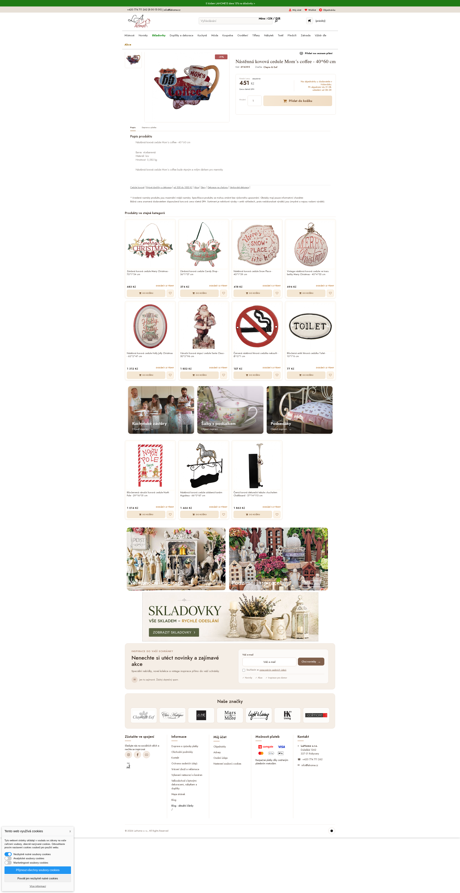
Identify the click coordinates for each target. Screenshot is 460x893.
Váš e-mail (247, 654)
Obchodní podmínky (182, 752)
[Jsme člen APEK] (128, 765)
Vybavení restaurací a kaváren (186, 775)
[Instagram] (128, 754)
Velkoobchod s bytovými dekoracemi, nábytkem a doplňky (184, 784)
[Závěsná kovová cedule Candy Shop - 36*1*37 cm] (204, 244)
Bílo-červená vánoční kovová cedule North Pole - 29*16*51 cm (148, 494)
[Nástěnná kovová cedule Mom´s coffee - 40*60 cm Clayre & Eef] (133, 59)
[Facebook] (137, 754)
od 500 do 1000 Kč (183, 187)
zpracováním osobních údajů (272, 670)
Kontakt (175, 757)
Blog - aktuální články (182, 805)
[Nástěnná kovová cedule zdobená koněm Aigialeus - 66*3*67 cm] (204, 466)
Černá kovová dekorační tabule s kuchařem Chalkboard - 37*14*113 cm (255, 494)
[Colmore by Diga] (316, 715)
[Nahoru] (331, 830)
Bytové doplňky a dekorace (159, 187)
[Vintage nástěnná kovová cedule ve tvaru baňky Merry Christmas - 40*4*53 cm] (310, 244)
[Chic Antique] (172, 715)
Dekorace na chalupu (218, 187)
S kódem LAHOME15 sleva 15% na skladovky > (230, 3)
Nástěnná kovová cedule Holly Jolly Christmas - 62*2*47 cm (150, 355)
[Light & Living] (258, 715)
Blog (173, 800)
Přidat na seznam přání (318, 53)
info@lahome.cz (172, 10)
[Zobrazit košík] (309, 21)
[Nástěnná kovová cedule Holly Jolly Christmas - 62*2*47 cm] (150, 326)
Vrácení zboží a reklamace (185, 769)
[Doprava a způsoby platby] (272, 751)
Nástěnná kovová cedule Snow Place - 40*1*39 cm (253, 273)
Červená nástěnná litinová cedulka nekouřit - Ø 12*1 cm (256, 355)
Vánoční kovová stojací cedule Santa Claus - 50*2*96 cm (202, 355)
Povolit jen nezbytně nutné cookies (37, 878)
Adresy (217, 752)
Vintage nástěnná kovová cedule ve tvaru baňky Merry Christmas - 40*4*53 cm (308, 273)
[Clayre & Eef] (143, 715)
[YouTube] (146, 754)
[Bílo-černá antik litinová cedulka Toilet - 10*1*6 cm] (310, 326)
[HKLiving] (287, 715)
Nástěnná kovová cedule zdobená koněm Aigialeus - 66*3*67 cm (201, 494)
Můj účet (297, 10)
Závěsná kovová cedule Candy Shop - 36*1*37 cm (199, 273)
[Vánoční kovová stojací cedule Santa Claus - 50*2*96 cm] (204, 326)
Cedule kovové (137, 187)
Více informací (38, 886)
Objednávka (329, 10)
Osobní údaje (220, 758)
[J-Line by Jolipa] (201, 715)
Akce (196, 187)
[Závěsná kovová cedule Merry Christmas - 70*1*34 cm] (150, 244)
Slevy (203, 187)
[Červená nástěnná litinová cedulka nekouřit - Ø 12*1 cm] (257, 326)
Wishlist (312, 10)
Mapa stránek (178, 794)
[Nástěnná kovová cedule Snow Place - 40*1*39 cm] (257, 244)
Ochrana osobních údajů (184, 763)
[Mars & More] (230, 715)
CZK (270, 18)
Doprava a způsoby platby (184, 746)
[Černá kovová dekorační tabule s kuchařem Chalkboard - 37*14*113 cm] (257, 466)
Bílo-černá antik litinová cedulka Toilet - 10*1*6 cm (306, 355)
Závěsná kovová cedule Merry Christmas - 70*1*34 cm (148, 273)
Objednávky (219, 746)
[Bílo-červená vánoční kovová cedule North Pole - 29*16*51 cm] (150, 466)
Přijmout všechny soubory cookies (37, 870)
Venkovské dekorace (239, 187)
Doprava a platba (149, 127)
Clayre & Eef (270, 67)
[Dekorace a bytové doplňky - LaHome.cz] (139, 21)
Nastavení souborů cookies (227, 763)
